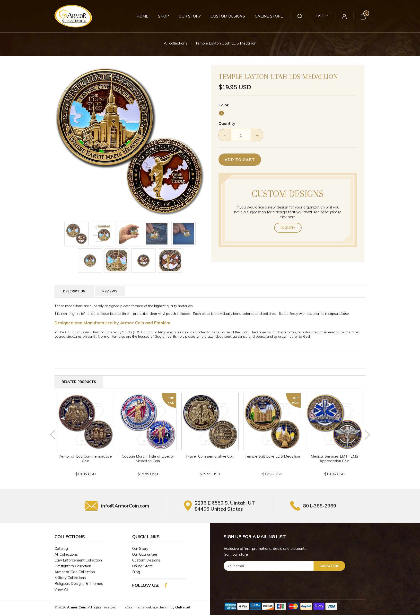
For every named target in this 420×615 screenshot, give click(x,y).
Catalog (61, 548)
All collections (175, 43)
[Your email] (284, 566)
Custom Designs (227, 16)
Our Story (190, 16)
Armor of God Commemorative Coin (86, 458)
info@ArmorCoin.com (125, 506)
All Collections (66, 554)
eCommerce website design (147, 607)
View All (61, 589)
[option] (130, 141)
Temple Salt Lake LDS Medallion (272, 456)
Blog (136, 572)
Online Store (269, 16)
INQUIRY (288, 228)
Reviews (109, 291)
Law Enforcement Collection (78, 560)
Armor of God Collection (74, 572)
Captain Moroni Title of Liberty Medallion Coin (148, 458)
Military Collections (70, 577)
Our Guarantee (144, 554)
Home (142, 16)
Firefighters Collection (72, 566)
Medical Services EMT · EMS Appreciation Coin (334, 458)
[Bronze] (221, 113)
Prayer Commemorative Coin (210, 456)
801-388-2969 (319, 506)
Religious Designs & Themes (78, 583)
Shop (163, 16)
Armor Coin (76, 607)
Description (74, 291)
